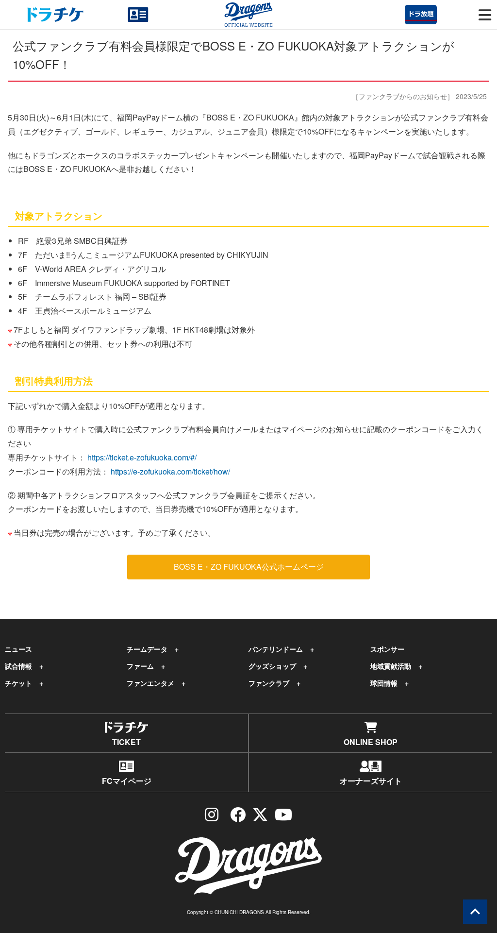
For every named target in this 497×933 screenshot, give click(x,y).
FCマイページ (126, 780)
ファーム (140, 666)
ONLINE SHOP (371, 741)
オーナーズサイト (371, 780)
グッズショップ (272, 666)
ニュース (18, 649)
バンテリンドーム (275, 649)
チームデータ (147, 649)
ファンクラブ (268, 683)
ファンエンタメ (150, 683)
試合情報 (18, 666)
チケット (18, 683)
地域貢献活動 (390, 666)
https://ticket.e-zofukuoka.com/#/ (142, 457)
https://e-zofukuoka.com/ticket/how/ (170, 471)
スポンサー (387, 649)
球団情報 (384, 683)
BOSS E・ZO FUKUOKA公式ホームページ (249, 566)
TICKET (126, 741)
